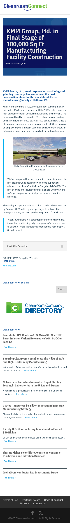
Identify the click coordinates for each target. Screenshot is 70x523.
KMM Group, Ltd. (17, 63)
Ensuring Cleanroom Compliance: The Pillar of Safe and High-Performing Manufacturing (33, 360)
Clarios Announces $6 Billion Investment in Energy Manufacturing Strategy (33, 407)
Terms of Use (10, 500)
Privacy (24, 503)
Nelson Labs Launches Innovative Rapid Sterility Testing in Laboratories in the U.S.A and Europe (32, 383)
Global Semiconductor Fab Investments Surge (30, 472)
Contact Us (39, 503)
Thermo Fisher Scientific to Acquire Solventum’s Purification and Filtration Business (31, 454)
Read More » (10, 347)
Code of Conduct (53, 500)
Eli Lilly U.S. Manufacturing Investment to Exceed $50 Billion (32, 430)
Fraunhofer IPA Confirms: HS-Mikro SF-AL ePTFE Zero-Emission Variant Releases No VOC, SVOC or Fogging (32, 338)
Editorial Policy (31, 500)
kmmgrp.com (9, 265)
